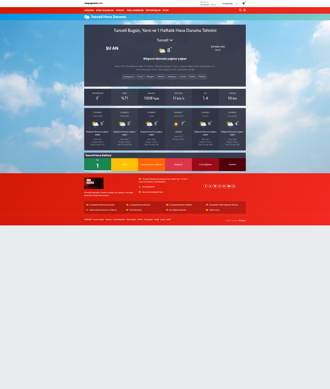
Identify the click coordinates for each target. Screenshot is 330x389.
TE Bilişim (242, 221)
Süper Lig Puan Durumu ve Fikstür (103, 210)
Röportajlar (131, 219)
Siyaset (108, 219)
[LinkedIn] (224, 186)
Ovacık (182, 77)
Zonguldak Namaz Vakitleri (181, 205)
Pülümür (202, 77)
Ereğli (156, 219)
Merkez (161, 77)
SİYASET (120, 10)
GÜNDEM (89, 10)
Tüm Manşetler (135, 210)
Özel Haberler (119, 219)
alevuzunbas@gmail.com (152, 192)
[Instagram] (219, 186)
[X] (210, 186)
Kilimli (168, 219)
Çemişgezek (128, 77)
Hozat (140, 77)
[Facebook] (206, 186)
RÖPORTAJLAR (153, 10)
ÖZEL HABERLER (135, 10)
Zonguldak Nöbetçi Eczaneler (102, 205)
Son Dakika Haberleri (177, 210)
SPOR (165, 10)
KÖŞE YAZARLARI (105, 10)
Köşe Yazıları (98, 219)
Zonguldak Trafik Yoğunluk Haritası (223, 205)
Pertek (192, 77)
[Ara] (240, 10)
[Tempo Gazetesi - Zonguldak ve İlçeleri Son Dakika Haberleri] (94, 3)
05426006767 (148, 187)
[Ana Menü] (244, 10)
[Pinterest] (215, 186)
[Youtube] (229, 186)
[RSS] (233, 186)
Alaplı (162, 219)
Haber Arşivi (214, 210)
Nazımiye (172, 77)
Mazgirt (150, 77)
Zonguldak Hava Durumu (140, 205)
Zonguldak (148, 219)
